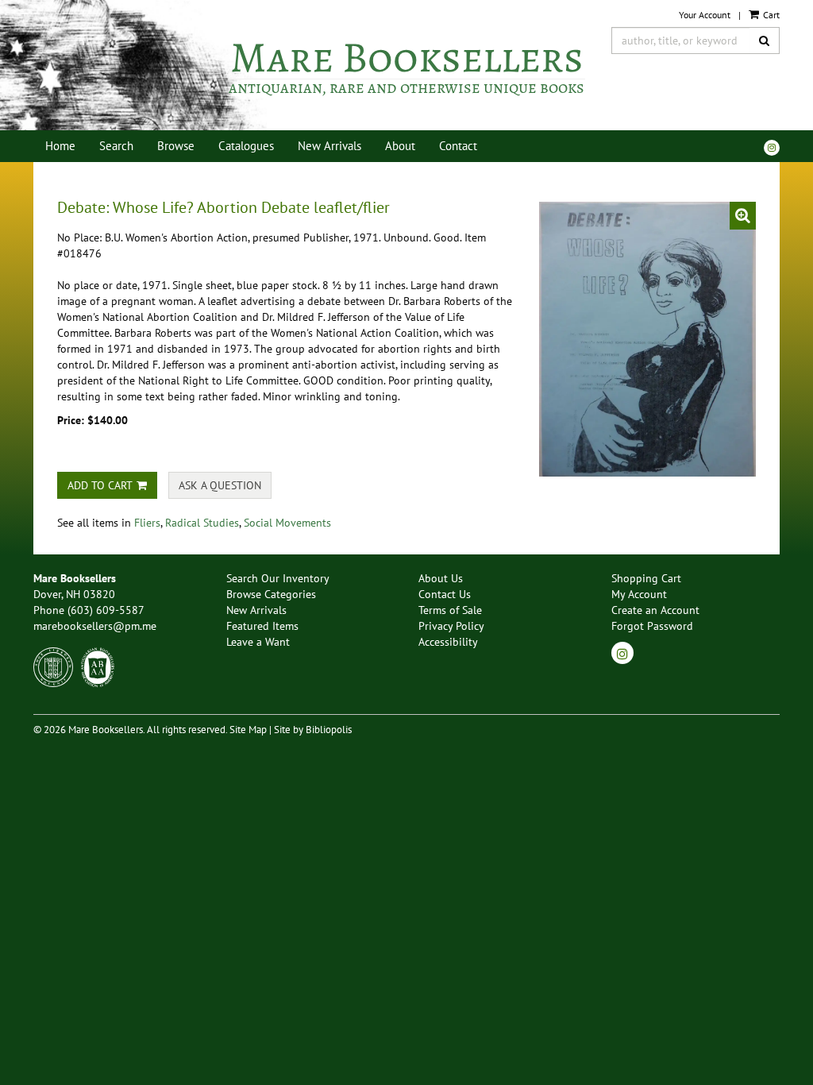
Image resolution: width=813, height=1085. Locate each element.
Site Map (248, 729)
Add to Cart (100, 485)
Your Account (704, 15)
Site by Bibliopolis (313, 729)
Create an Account (655, 610)
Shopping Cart (646, 578)
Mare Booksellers (406, 67)
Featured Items (262, 626)
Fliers (147, 522)
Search (116, 145)
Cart (770, 15)
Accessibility (448, 642)
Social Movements (287, 522)
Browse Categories (271, 594)
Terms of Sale (450, 610)
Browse (176, 145)
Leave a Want (258, 642)
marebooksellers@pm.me (94, 626)
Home (60, 145)
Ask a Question (220, 485)
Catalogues (246, 145)
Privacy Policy (451, 626)
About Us (440, 578)
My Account (639, 594)
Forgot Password (652, 626)
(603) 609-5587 (105, 610)
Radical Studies (202, 522)
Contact (458, 145)
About (400, 145)
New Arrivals (329, 145)
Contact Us (444, 594)
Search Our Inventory (277, 578)
